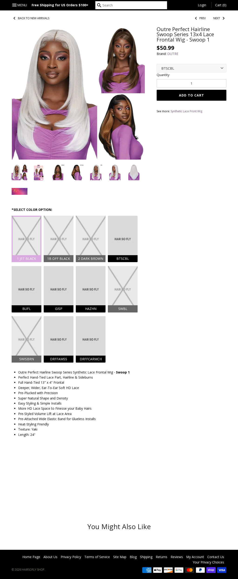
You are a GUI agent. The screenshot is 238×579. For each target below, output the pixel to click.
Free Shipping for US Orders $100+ (60, 5)
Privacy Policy (71, 557)
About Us (50, 557)
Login (202, 5)
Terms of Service (97, 557)
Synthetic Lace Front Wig (186, 111)
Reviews (177, 557)
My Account (195, 557)
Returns (161, 557)
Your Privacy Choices (208, 562)
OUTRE (172, 53)
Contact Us (215, 557)
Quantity (163, 75)
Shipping (146, 557)
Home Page (31, 557)
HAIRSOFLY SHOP (33, 570)
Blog (133, 557)
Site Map (119, 557)
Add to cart (191, 95)
